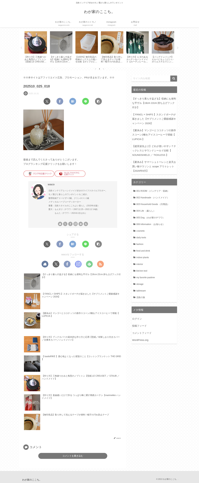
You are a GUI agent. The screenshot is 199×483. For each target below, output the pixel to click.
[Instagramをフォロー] (75, 224)
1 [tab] (95, 69)
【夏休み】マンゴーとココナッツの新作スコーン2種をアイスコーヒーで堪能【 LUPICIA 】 (154, 135)
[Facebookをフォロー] (70, 224)
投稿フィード (139, 325)
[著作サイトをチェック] (60, 224)
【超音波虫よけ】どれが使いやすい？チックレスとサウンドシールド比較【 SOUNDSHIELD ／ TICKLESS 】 (154, 150)
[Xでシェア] (47, 101)
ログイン (137, 318)
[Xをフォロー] (65, 224)
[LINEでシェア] (85, 101)
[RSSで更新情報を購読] (86, 224)
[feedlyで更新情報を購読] (81, 224)
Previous (21, 48)
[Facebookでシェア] (59, 101)
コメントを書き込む (72, 456)
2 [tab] (99, 69)
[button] (98, 101)
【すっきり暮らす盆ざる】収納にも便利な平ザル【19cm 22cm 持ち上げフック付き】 (154, 103)
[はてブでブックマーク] (72, 101)
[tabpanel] (28, 47)
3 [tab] (103, 69)
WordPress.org (140, 340)
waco (51, 184)
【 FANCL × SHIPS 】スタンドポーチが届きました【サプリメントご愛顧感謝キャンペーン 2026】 (154, 119)
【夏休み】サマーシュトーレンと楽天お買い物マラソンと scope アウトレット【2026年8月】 (154, 166)
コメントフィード (142, 333)
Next (177, 48)
